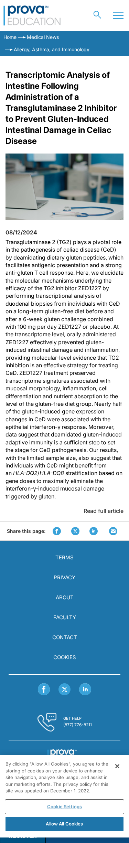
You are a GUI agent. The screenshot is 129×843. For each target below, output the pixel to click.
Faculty (64, 617)
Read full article (103, 510)
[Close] (117, 766)
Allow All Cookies (64, 823)
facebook (57, 531)
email (113, 531)
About (65, 597)
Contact (64, 637)
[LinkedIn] (85, 689)
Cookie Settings (64, 806)
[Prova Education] (32, 15)
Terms (64, 557)
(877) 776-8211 (77, 724)
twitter (75, 531)
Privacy (64, 577)
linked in (93, 531)
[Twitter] (64, 689)
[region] (64, 796)
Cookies (64, 657)
